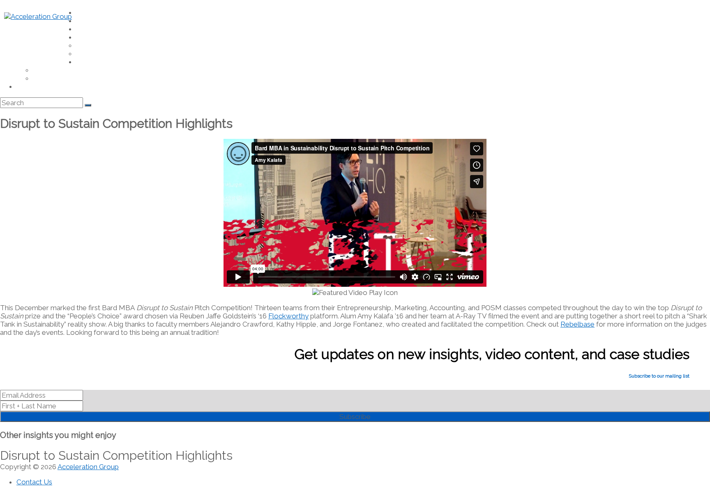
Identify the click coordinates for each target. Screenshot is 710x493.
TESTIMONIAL (92, 46)
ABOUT (84, 62)
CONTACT (27, 87)
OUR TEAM (45, 71)
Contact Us (34, 482)
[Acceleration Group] (38, 16)
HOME (83, 13)
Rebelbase (577, 324)
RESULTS (86, 38)
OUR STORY (46, 79)
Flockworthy (288, 316)
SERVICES (87, 21)
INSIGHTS (87, 29)
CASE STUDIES (92, 54)
